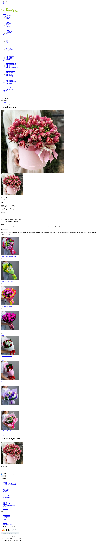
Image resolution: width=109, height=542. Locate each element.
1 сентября (5, 490)
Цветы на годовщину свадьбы (12, 77)
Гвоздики (8, 19)
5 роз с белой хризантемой (6, 356)
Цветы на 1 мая (9, 65)
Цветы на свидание (10, 80)
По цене (5, 55)
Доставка (5, 2)
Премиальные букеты (10, 58)
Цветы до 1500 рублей (10, 56)
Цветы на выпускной (10, 69)
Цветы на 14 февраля (10, 71)
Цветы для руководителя (11, 87)
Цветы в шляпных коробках (12, 51)
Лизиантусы (8, 25)
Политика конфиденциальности (10, 484)
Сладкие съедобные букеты (9, 507)
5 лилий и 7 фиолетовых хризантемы (9, 256)
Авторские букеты (9, 49)
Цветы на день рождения (11, 81)
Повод (4, 73)
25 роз (7, 41)
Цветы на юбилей (9, 75)
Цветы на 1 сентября (10, 74)
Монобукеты (8, 48)
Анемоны (8, 33)
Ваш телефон (3, 473)
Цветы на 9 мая (9, 66)
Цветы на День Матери (11, 64)
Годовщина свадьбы (7, 493)
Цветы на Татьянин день (11, 63)
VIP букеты (8, 59)
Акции (4, 14)
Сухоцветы (8, 53)
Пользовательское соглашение (9, 483)
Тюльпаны (8, 17)
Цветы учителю (9, 88)
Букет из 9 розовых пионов (6, 306)
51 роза (7, 43)
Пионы (7, 18)
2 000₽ (2, 102)
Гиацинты (8, 27)
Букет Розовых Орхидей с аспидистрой (9, 430)
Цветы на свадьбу (9, 76)
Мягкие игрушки (9, 93)
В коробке (8, 50)
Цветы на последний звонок (12, 67)
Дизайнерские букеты (10, 52)
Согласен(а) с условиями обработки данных (11, 474)
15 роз (7, 40)
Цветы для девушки (10, 85)
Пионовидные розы (10, 46)
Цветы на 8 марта (9, 72)
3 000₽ (5, 102)
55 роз (4, 521)
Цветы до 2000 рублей (10, 57)
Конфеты (7, 92)
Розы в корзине (9, 38)
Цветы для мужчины (10, 89)
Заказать (2, 260)
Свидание (5, 496)
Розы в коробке (9, 36)
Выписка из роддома (7, 495)
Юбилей (5, 491)
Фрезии (7, 24)
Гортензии (8, 26)
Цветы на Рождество (10, 68)
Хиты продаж (8, 15)
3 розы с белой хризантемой (7, 381)
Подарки (5, 91)
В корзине (5, 90)
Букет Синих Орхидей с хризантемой (9, 405)
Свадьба (5, 492)
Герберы (7, 20)
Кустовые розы (9, 31)
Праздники (5, 60)
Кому (4, 82)
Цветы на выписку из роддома (12, 79)
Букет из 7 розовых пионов (6, 331)
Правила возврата (4, 229)
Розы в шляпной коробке (11, 35)
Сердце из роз (9, 39)
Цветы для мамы (9, 83)
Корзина (5, 482)
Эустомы (7, 30)
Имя (1, 472)
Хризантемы (8, 23)
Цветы (4, 16)
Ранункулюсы (9, 32)
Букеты (4, 47)
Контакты (5, 5)
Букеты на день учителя (11, 61)
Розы (4, 34)
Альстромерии (9, 28)
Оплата (4, 3)
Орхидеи (7, 22)
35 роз (7, 42)
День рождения (6, 497)
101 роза (7, 44)
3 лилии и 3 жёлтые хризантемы (7, 281)
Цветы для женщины (10, 84)
